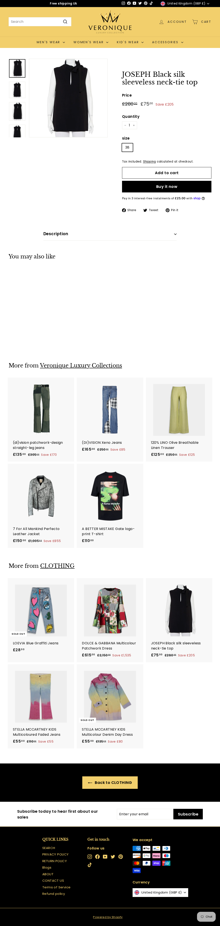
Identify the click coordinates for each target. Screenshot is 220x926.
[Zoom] (68, 98)
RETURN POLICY (54, 861)
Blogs (46, 867)
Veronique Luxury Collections (81, 365)
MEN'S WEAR (49, 42)
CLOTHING (57, 566)
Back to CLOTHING (113, 782)
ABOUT (47, 874)
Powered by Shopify (107, 917)
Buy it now (166, 186)
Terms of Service (56, 887)
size (126, 138)
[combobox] (40, 21)
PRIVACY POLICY (55, 854)
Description (55, 234)
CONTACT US (53, 880)
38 (127, 147)
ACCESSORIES (166, 42)
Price (127, 95)
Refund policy (53, 893)
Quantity (130, 116)
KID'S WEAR (128, 42)
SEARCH (48, 848)
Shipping (149, 162)
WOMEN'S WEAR (89, 42)
